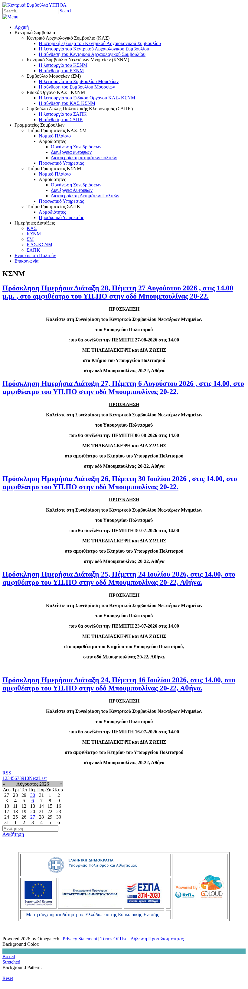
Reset (7, 978)
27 (32, 816)
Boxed (8, 956)
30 (32, 795)
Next (33, 778)
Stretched (11, 962)
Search (66, 10)
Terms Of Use (113, 938)
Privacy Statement (80, 938)
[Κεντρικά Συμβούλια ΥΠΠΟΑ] (34, 5)
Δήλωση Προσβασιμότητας (157, 938)
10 (26, 778)
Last (42, 778)
